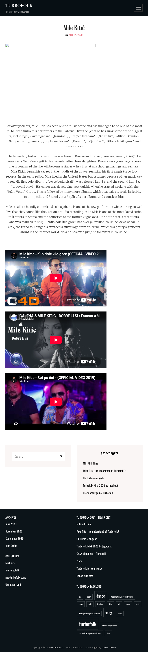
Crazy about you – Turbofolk (98, 493)
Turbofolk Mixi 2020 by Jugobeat (100, 485)
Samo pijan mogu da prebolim (89, 613)
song (108, 612)
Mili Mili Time (90, 463)
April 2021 (11, 524)
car (80, 596)
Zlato (79, 561)
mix (119, 604)
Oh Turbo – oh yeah (93, 478)
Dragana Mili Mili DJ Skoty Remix (122, 596)
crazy (89, 596)
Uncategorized (13, 584)
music (128, 604)
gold (90, 604)
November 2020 (13, 531)
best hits (10, 563)
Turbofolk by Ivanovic (109, 625)
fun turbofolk (12, 570)
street (120, 613)
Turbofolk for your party (89, 568)
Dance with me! (85, 576)
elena (81, 604)
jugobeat (100, 604)
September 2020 (14, 538)
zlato (108, 633)
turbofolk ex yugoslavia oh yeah (90, 633)
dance (100, 596)
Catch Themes (109, 647)
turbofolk (18, 5)
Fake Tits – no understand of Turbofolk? (104, 470)
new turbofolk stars (15, 577)
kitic (110, 604)
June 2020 (11, 545)
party (137, 604)
